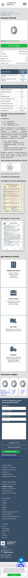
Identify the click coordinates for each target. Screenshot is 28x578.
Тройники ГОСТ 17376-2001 (9, 484)
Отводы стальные (7, 465)
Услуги (3, 526)
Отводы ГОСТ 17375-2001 (9, 467)
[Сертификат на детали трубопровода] (12, 198)
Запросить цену (23, 75)
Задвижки (4, 507)
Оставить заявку (14, 46)
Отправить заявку (10, 451)
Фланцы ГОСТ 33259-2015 (9, 488)
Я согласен (14, 575)
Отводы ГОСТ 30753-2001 (9, 469)
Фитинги (4, 509)
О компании (5, 524)
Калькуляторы (6, 530)
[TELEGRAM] (21, 560)
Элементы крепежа (7, 514)
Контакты (4, 537)
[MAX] (21, 566)
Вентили (4, 505)
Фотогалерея (5, 528)
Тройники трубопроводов (9, 482)
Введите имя (5, 405)
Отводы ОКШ (5, 472)
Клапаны (4, 500)
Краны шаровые (6, 498)
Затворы (4, 503)
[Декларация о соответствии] (12, 235)
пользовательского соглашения (11, 457)
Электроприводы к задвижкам (10, 512)
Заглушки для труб (7, 491)
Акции (3, 533)
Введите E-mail (6, 416)
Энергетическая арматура (9, 518)
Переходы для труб (7, 474)
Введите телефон (7, 410)
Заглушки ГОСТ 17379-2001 (9, 493)
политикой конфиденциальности (17, 572)
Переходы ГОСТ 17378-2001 (9, 476)
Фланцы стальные (7, 486)
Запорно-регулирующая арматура (11, 516)
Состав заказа (5, 421)
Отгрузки (4, 535)
